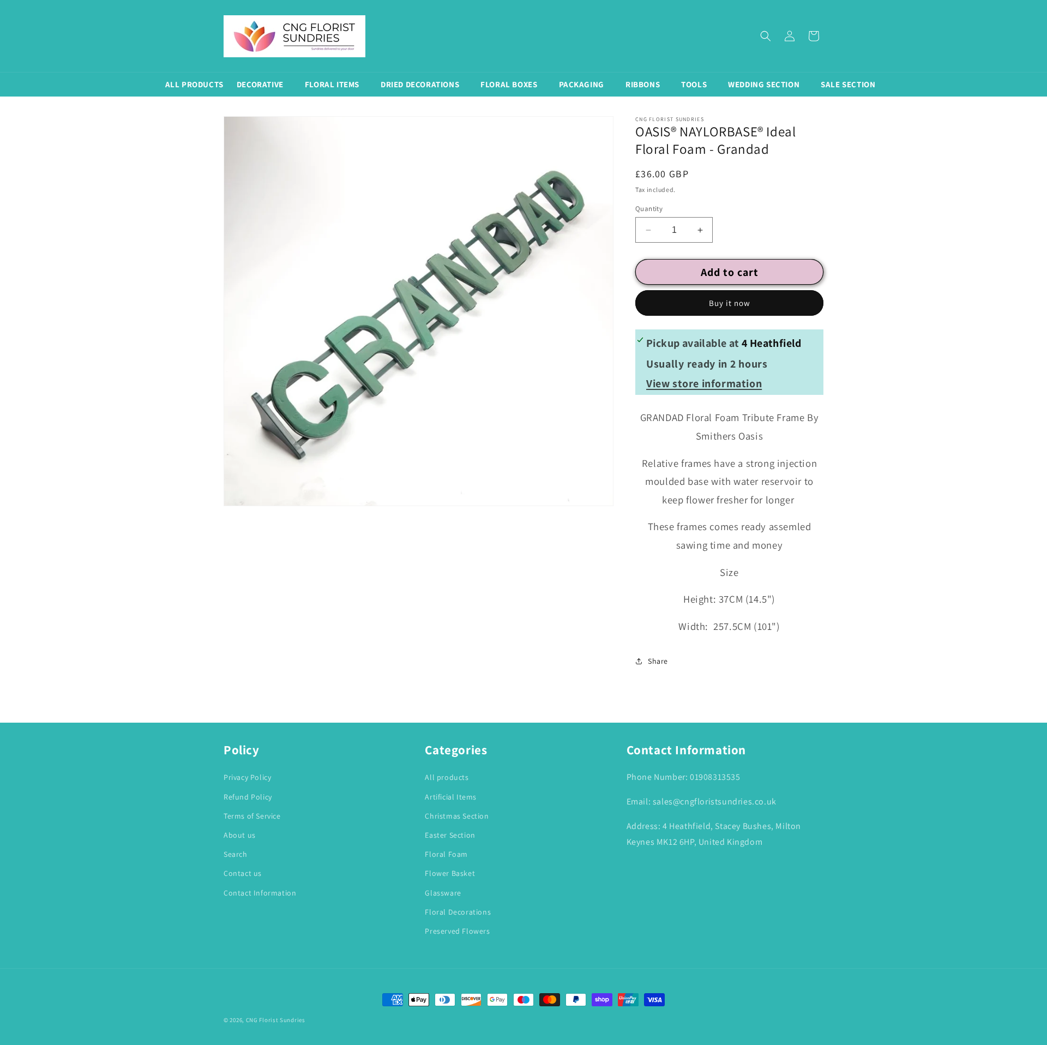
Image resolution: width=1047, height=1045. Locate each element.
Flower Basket (450, 873)
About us (240, 835)
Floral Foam (446, 854)
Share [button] (658, 661)
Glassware (443, 893)
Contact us (243, 873)
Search (236, 854)
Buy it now (729, 303)
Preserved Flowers (457, 931)
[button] (766, 36)
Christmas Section (457, 816)
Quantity (649, 208)
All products (446, 777)
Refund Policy (248, 797)
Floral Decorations (458, 912)
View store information (704, 383)
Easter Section (450, 835)
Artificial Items (451, 797)
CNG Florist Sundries (275, 1020)
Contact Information (260, 893)
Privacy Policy (247, 777)
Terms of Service (252, 816)
